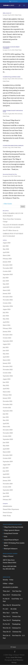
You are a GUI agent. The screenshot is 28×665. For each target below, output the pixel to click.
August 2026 (6, 243)
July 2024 (6, 312)
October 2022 (7, 373)
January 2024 (7, 331)
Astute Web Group (16, 657)
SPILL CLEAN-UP (7, 13)
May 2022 (6, 385)
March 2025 (6, 290)
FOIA (5, 536)
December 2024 (7, 297)
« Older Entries (7, 204)
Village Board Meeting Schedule (13, 527)
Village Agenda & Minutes (12, 530)
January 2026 (7, 262)
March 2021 (6, 426)
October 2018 (7, 487)
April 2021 (6, 423)
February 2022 (7, 395)
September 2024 (8, 306)
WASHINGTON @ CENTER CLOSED (11, 77)
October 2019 (7, 458)
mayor (5, 15)
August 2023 (6, 344)
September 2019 (8, 461)
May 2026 (6, 249)
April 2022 (6, 388)
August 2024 (6, 309)
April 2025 (6, 287)
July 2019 (5, 468)
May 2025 (6, 284)
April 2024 (6, 322)
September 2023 (8, 341)
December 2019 (7, 455)
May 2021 (6, 420)
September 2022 (8, 376)
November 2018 (8, 484)
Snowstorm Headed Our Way (10, 174)
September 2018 (8, 490)
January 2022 (7, 398)
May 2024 (6, 319)
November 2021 (7, 404)
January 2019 (7, 480)
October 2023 (7, 338)
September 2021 (8, 411)
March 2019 (6, 477)
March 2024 (6, 325)
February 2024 (7, 328)
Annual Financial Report (11, 540)
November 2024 (8, 300)
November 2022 (8, 369)
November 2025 (8, 268)
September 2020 (8, 439)
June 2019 (6, 471)
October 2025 (7, 271)
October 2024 (7, 303)
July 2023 (6, 347)
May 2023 (6, 354)
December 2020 (7, 430)
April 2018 (6, 496)
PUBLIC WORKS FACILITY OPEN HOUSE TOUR (13, 111)
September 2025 (8, 274)
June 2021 (6, 417)
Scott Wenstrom (18, 660)
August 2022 (6, 379)
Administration (7, 506)
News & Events (18, 78)
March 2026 (6, 255)
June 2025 (6, 281)
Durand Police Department (11, 509)
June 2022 (6, 382)
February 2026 (7, 259)
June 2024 (6, 316)
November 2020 (8, 433)
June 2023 (6, 350)
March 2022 (6, 392)
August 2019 (6, 465)
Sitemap (14, 662)
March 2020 (6, 452)
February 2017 (7, 499)
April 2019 (6, 474)
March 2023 (6, 360)
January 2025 (7, 293)
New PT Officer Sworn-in (10, 230)
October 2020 (7, 436)
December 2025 (7, 265)
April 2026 (6, 252)
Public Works (18, 15)
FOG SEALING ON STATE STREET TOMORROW (11, 47)
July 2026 (6, 246)
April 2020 (6, 449)
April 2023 (6, 357)
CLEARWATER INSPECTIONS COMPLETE (13, 145)
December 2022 (7, 366)
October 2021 (7, 407)
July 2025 (5, 278)
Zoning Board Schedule (11, 533)
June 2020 (6, 442)
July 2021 (5, 414)
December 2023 (7, 335)
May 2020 (6, 445)
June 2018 (6, 493)
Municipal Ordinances (10, 548)
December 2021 (7, 401)
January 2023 (7, 363)
